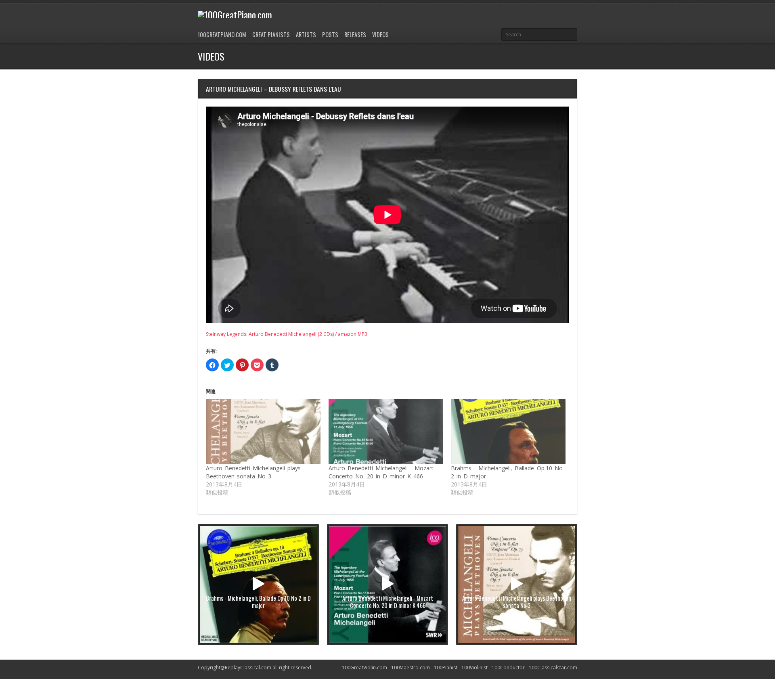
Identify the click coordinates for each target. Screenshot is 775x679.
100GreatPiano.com (222, 34)
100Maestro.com (410, 667)
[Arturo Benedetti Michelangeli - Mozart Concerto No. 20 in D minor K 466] (386, 431)
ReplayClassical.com (248, 667)
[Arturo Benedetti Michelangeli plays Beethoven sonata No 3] (263, 431)
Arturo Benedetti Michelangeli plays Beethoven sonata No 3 (253, 472)
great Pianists (271, 34)
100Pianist (445, 667)
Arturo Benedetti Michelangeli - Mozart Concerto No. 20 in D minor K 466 (381, 472)
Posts (330, 34)
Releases (355, 34)
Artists (306, 34)
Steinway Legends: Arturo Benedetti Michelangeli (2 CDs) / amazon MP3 (286, 334)
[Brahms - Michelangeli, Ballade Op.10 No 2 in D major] (508, 431)
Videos (380, 34)
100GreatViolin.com (364, 667)
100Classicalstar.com (553, 667)
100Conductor (508, 667)
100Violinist (474, 667)
